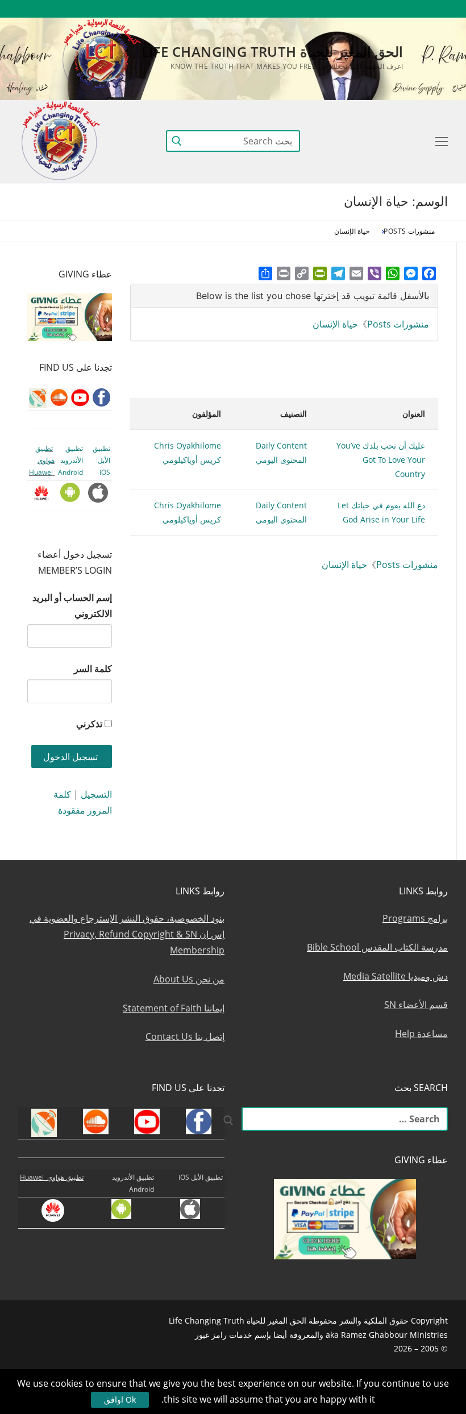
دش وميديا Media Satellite (395, 976)
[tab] (284, 296)
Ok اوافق (120, 1399)
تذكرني (89, 724)
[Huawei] (254, 9)
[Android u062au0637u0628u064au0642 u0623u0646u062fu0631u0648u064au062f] (293, 9)
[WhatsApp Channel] (335, 9)
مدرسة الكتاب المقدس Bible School (377, 947)
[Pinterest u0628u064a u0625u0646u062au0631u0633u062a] (314, 9)
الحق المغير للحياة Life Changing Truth (272, 51)
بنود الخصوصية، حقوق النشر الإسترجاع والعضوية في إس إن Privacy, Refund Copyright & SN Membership (127, 934)
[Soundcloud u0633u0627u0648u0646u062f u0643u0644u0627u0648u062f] (397, 9)
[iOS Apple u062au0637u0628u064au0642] (273, 9)
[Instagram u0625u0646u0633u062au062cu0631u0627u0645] (356, 9)
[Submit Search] (176, 140)
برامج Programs (415, 918)
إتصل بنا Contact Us (184, 1036)
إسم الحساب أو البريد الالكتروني (72, 605)
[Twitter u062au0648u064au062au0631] (377, 9)
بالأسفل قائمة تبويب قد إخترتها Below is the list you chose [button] (312, 295)
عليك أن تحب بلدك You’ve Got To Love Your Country (380, 459)
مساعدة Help (421, 1033)
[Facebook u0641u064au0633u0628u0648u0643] (437, 9)
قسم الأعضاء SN (416, 1004)
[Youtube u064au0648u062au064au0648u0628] (418, 9)
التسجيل (96, 794)
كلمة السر (93, 668)
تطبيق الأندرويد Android (70, 460)
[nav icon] (439, 141)
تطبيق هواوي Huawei (42, 460)
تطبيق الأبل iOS (101, 460)
